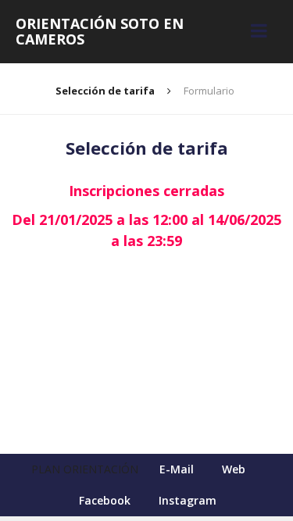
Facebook (104, 500)
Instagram (187, 500)
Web (233, 469)
